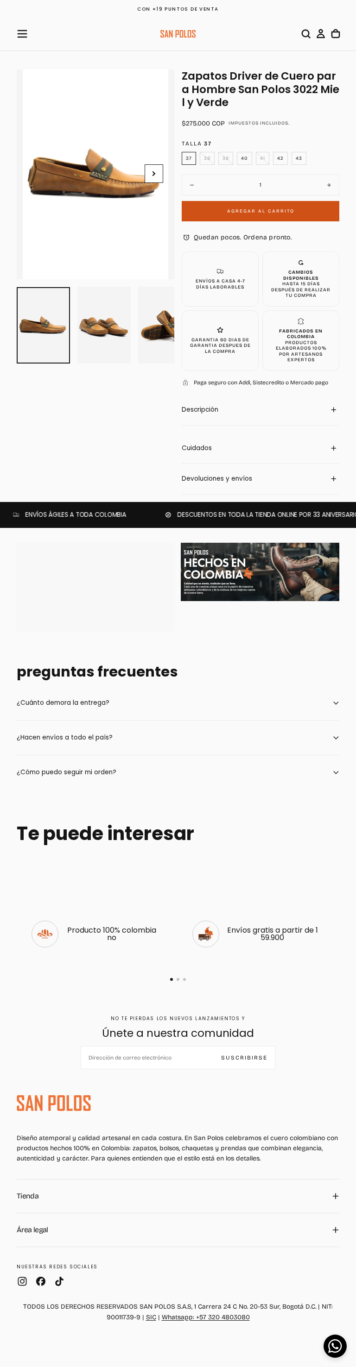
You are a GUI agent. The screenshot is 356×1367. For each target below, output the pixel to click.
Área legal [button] (32, 1229)
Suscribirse (244, 1057)
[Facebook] (40, 1281)
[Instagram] (22, 1281)
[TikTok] (59, 1281)
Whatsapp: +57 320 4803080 (206, 1317)
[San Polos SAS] (54, 1103)
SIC (151, 1317)
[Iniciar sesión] (320, 33)
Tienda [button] (27, 1195)
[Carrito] (335, 33)
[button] (22, 33)
